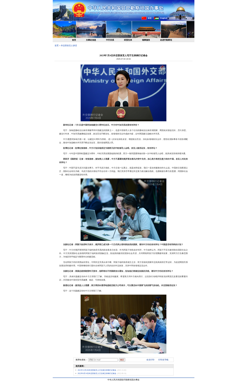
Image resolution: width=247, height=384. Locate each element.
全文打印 (150, 360)
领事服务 (146, 40)
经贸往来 (128, 40)
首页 (74, 40)
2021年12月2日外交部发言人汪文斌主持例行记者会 (97, 370)
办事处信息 (91, 40)
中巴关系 (110, 40)
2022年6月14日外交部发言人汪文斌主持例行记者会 (97, 373)
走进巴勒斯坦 (166, 40)
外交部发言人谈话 (69, 45)
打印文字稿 (163, 360)
